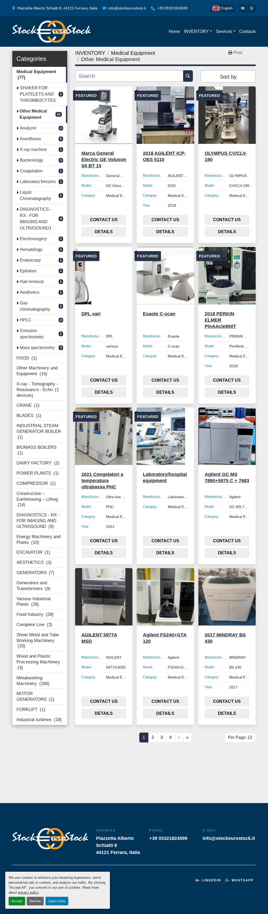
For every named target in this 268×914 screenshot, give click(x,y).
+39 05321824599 (172, 8)
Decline (35, 901)
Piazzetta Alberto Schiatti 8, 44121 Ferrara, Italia (57, 8)
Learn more (56, 901)
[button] (198, 31)
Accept (17, 901)
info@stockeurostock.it (127, 8)
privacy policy (28, 892)
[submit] (188, 76)
